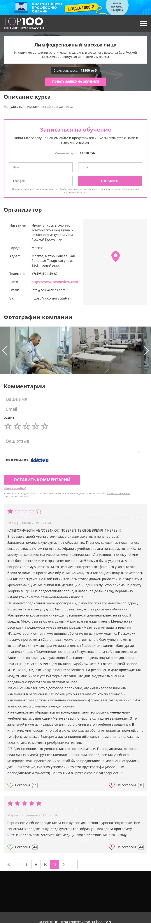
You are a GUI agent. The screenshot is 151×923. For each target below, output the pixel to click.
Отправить (110, 181)
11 (54, 865)
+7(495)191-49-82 (44, 273)
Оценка (9, 417)
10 (45, 865)
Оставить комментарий (42, 479)
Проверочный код (16, 459)
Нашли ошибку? (15, 488)
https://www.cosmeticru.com (54, 281)
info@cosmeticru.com (48, 290)
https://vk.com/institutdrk (51, 298)
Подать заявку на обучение (75, 82)
